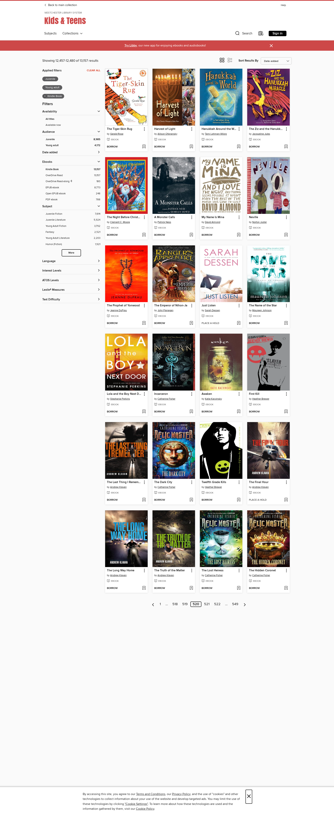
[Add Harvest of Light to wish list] (191, 146)
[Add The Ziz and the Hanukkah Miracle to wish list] (286, 146)
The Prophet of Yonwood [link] (123, 305)
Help (283, 5)
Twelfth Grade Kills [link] (214, 482)
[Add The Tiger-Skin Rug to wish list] (143, 146)
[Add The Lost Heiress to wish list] (238, 588)
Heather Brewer (260, 398)
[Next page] (245, 604)
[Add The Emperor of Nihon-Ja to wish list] (191, 323)
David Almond (212, 222)
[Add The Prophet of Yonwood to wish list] (143, 323)
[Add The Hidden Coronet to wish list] (286, 588)
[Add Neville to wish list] (286, 235)
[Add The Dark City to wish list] (191, 500)
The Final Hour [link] (258, 482)
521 (207, 604)
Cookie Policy (145, 809)
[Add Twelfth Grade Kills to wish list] (238, 500)
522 (217, 604)
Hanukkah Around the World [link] (219, 129)
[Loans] (261, 34)
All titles (50, 119)
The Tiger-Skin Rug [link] (119, 129)
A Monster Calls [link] (164, 217)
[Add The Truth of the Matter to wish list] (191, 588)
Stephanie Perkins (120, 398)
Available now (53, 125)
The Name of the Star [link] (263, 305)
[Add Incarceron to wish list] (191, 411)
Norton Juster (259, 222)
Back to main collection (62, 5)
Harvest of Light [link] (164, 129)
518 (175, 604)
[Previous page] (153, 604)
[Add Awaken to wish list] (238, 411)
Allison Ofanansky (167, 133)
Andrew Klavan (118, 487)
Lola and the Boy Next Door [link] (124, 394)
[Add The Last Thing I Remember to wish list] (143, 500)
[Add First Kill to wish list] (286, 411)
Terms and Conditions (150, 794)
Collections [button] (71, 33)
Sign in (278, 33)
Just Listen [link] (209, 305)
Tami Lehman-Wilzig (216, 133)
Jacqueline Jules (261, 133)
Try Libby (130, 46)
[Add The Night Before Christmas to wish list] (143, 235)
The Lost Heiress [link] (212, 570)
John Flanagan (165, 310)
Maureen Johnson (262, 310)
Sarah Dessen (212, 310)
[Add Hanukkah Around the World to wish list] (238, 146)
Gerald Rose (116, 133)
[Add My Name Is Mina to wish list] (238, 235)
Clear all (93, 70)
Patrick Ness (164, 222)
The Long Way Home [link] (120, 570)
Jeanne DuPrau (118, 310)
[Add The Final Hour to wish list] (286, 500)
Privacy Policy (181, 794)
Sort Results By (248, 61)
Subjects (50, 33)
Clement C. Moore (120, 222)
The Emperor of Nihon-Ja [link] (170, 305)
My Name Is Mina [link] (213, 217)
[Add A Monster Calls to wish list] (191, 235)
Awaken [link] (207, 394)
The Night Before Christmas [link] (124, 217)
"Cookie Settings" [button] (136, 804)
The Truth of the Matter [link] (169, 570)
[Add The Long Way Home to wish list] (143, 588)
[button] (243, 34)
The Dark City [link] (163, 482)
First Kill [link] (254, 394)
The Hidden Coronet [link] (262, 570)
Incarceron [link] (161, 394)
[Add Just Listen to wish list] (238, 323)
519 (185, 604)
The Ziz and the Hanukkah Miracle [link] (266, 129)
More (71, 252)
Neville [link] (253, 217)
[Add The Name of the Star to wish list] (286, 323)
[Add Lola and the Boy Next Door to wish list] (143, 411)
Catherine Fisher (166, 398)
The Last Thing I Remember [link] (124, 482)
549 (235, 604)
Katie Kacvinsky (213, 398)
